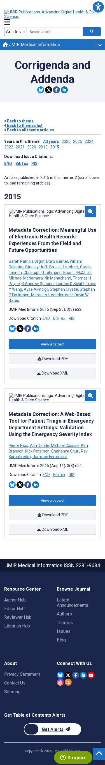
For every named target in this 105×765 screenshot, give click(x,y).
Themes (65, 622)
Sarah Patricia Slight (27, 261)
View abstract (52, 344)
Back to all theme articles (30, 130)
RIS (34, 163)
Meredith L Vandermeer (52, 295)
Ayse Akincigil (36, 289)
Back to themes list (24, 125)
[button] (98, 7)
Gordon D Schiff (70, 283)
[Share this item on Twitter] (48, 89)
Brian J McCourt (77, 272)
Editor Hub (14, 608)
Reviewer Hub (18, 617)
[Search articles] (92, 31)
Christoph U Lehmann (42, 272)
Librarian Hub (17, 626)
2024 (89, 141)
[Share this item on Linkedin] (64, 89)
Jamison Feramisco (49, 456)
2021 (20, 147)
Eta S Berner (57, 261)
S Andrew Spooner (38, 283)
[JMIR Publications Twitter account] (67, 675)
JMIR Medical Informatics (34, 44)
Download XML (54, 373)
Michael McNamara (26, 278)
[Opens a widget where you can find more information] (73, 758)
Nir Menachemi (58, 278)
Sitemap (12, 691)
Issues (64, 631)
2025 (77, 141)
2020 (31, 147)
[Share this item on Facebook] (56, 89)
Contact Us (14, 683)
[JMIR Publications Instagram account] (60, 682)
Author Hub (15, 600)
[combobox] (55, 31)
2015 (54, 147)
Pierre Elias (19, 445)
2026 (66, 141)
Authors (64, 614)
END (8, 163)
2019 (43, 147)
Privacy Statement (22, 674)
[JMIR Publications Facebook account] (75, 675)
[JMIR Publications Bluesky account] (60, 675)
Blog (61, 640)
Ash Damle (39, 445)
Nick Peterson (37, 451)
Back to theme (20, 121)
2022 (8, 147)
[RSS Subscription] (68, 682)
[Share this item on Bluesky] (40, 89)
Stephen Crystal (64, 289)
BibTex (21, 163)
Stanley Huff (36, 267)
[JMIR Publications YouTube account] (91, 675)
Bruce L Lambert (63, 267)
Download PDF (54, 358)
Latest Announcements (72, 602)
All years (51, 141)
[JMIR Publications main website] (51, 14)
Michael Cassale (65, 445)
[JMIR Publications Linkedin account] (83, 675)
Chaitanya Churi (65, 451)
